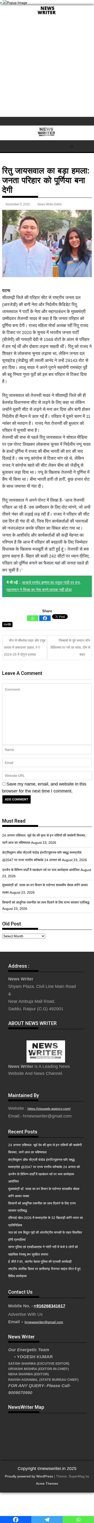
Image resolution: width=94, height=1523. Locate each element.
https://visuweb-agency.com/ (49, 1109)
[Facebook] (45, 618)
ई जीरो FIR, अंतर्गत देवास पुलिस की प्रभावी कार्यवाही (40, 1262)
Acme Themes (47, 1483)
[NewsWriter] (47, 14)
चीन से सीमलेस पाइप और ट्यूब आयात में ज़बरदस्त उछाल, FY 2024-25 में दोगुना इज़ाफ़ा (24, 647)
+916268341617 (49, 1306)
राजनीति (7, 624)
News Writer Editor (50, 204)
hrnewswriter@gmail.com (44, 1322)
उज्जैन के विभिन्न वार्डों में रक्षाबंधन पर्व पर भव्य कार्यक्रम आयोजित (41, 870)
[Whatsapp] (32, 618)
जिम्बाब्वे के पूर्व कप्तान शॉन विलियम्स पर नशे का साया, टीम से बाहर (70, 647)
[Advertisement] (47, 67)
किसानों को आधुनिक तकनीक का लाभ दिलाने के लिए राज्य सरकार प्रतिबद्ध (45, 902)
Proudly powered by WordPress (29, 1476)
